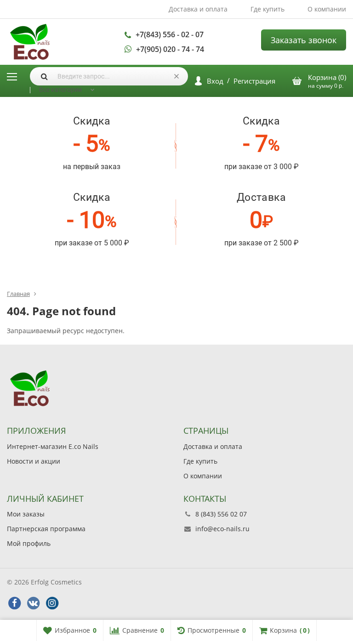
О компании (326, 9)
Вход (215, 80)
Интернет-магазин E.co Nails (52, 446)
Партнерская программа (46, 528)
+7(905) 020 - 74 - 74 (170, 49)
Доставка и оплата (198, 9)
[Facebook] (14, 603)
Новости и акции (33, 461)
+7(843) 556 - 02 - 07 (170, 34)
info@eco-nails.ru (222, 528)
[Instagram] (52, 603)
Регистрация (254, 80)
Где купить (268, 9)
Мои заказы (26, 514)
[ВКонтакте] (33, 603)
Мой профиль (29, 543)
